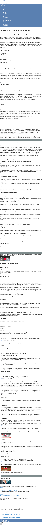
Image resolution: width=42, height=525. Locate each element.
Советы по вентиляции (5, 24)
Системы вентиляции (5, 25)
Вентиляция (2, 23)
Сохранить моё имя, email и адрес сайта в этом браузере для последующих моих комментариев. (13, 509)
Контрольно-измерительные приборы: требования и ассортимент (8, 485)
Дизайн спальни (5, 13)
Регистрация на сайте (4, 520)
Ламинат (4, 8)
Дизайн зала (4, 12)
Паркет (3, 9)
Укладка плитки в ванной (6, 15)
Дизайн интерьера (3, 11)
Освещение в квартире (4, 19)
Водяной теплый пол (6, 7)
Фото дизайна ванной (5, 17)
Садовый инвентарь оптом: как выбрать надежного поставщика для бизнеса (10, 514)
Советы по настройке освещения (7, 20)
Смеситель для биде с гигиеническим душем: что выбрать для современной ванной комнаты (12, 515)
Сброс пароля (3, 519)
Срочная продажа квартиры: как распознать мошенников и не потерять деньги (11, 517)
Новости (2, 4)
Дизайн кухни (4, 14)
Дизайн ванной (4, 16)
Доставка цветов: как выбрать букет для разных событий (8, 516)
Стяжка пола (4, 10)
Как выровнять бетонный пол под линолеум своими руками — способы (9, 490)
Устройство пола (3, 5)
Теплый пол (4, 6)
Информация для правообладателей (5, 521)
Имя (0, 500)
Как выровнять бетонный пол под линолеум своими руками (7, 497)
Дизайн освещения (5, 21)
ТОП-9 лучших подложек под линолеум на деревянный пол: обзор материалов (9, 495)
